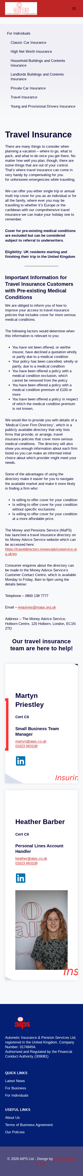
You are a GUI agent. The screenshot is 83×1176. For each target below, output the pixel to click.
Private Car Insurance (28, 88)
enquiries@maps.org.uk (37, 607)
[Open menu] (74, 8)
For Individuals (18, 33)
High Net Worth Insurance (31, 52)
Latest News (15, 1081)
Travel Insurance (24, 97)
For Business (15, 1088)
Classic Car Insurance (28, 43)
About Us (12, 1118)
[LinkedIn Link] (20, 761)
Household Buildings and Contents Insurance (38, 63)
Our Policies (15, 1132)
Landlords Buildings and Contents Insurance (37, 76)
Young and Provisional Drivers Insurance (43, 106)
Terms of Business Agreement (29, 1125)
